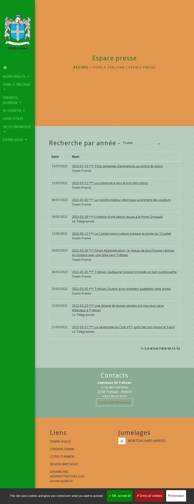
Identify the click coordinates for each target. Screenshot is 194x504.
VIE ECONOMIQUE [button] (17, 126)
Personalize (176, 495)
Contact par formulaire (114, 402)
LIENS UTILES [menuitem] (13, 118)
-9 (164, 348)
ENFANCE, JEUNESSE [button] (11, 100)
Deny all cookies (150, 495)
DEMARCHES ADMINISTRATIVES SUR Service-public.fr (67, 476)
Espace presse (142, 67)
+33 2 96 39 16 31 (114, 396)
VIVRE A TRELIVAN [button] (16, 84)
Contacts (114, 375)
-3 (147, 348)
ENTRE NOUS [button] (13, 139)
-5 (153, 348)
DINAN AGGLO (60, 441)
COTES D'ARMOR (62, 457)
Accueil (81, 67)
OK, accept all (121, 495)
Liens (58, 432)
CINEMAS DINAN (62, 449)
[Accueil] (17, 31)
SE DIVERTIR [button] (12, 110)
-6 (156, 348)
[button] (17, 68)
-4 (150, 348)
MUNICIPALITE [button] (14, 76)
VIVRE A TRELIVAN (108, 67)
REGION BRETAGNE (64, 464)
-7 (159, 348)
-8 (161, 348)
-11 (173, 348)
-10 (168, 348)
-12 (177, 348)
